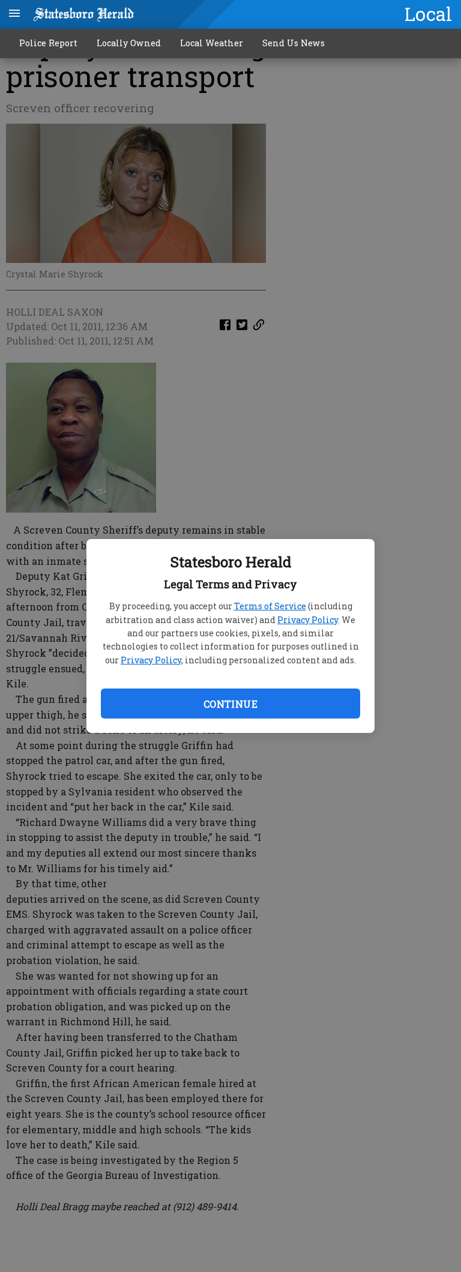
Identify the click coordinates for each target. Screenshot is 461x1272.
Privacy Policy (307, 619)
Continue (230, 704)
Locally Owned (129, 43)
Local (428, 14)
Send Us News (293, 43)
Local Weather (211, 43)
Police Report (48, 43)
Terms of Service (270, 606)
